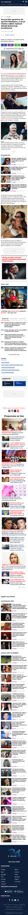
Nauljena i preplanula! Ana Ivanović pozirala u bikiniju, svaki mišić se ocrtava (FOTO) (19, 160)
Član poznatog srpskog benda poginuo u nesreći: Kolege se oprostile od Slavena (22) (19, 790)
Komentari (22, 319)
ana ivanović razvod (8, 372)
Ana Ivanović (4, 73)
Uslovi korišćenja (9, 909)
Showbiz (25, 4)
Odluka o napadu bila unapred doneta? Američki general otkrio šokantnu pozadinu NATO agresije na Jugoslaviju (15, 349)
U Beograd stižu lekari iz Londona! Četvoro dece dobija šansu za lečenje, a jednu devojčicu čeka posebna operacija (16, 343)
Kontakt (10, 905)
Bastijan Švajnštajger (8, 367)
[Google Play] (19, 891)
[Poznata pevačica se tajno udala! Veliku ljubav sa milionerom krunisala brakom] (6, 636)
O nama (5, 905)
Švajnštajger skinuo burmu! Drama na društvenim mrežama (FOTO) (19, 168)
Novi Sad (17, 884)
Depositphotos (19, 909)
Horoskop (17, 881)
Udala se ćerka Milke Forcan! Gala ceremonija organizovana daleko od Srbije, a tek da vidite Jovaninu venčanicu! (15, 336)
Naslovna (3, 16)
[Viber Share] (11, 45)
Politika (16, 4)
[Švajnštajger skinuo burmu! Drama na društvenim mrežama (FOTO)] (6, 170)
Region (17, 879)
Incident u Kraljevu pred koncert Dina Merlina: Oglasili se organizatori (18, 799)
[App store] (8, 891)
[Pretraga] (23, 2)
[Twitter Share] (24, 45)
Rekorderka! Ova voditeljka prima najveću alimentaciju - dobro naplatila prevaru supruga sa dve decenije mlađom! (19, 658)
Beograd (17, 877)
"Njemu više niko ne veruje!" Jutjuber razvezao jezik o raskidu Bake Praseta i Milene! (19, 677)
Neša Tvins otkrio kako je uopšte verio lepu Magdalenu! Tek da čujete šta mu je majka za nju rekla (19, 818)
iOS (12, 311)
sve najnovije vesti (14, 354)
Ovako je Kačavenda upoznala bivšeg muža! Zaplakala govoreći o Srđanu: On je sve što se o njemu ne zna (19, 809)
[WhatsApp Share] (17, 45)
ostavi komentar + (19, 383)
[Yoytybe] (15, 900)
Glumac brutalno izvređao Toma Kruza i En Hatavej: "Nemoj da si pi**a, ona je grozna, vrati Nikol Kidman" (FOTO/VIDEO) (15, 325)
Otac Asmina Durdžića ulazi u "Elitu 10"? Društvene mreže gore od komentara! (19, 724)
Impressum (16, 905)
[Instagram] (12, 411)
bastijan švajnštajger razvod (10, 370)
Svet (2, 877)
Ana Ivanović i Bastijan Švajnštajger (12, 365)
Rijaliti (14, 620)
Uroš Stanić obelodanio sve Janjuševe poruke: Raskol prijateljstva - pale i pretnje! (19, 733)
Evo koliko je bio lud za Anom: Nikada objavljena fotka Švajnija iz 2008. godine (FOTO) (18, 178)
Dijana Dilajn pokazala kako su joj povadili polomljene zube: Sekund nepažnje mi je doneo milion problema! (19, 686)
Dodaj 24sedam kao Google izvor (15, 49)
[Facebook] (9, 411)
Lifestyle (3, 884)
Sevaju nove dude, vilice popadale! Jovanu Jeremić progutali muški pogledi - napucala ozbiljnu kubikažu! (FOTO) (19, 743)
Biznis (16, 870)
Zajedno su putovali (6, 118)
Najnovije (3, 4)
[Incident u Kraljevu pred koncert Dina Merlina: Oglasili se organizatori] (6, 801)
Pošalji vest (9, 907)
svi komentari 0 (7, 384)
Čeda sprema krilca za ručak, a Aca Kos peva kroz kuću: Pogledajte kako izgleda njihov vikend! (19, 644)
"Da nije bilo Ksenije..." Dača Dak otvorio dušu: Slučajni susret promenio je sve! (19, 771)
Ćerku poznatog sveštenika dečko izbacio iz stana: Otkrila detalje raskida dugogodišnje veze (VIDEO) (19, 606)
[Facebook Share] (4, 45)
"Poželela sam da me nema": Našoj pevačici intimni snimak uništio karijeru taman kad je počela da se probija (18, 696)
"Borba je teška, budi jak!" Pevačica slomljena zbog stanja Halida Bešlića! (14, 259)
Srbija (16, 874)
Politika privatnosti (17, 907)
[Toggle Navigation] (26, 1)
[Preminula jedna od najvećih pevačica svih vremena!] (6, 763)
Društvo (3, 881)
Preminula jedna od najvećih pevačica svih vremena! (18, 761)
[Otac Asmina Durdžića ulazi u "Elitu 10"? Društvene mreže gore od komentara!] (6, 725)
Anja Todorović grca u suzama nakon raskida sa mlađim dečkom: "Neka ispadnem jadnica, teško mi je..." (19, 837)
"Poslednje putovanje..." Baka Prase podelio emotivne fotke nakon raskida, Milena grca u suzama (18, 625)
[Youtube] (18, 411)
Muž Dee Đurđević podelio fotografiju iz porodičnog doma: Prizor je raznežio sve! (19, 780)
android (17, 311)
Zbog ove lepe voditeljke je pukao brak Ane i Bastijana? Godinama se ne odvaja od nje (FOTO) (19, 186)
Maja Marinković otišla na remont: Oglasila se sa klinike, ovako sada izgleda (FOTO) (19, 715)
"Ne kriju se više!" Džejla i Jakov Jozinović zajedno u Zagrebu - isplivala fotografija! (19, 705)
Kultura (17, 872)
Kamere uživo (10, 4)
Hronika (3, 879)
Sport (20, 4)
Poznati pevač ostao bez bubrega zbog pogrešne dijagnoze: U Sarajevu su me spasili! (19, 752)
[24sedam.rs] (6, 2)
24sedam (3, 313)
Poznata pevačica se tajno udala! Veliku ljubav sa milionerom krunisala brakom (19, 634)
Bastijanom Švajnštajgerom (17, 75)
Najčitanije (14, 319)
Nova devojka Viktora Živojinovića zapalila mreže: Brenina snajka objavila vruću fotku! (18, 828)
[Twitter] (15, 411)
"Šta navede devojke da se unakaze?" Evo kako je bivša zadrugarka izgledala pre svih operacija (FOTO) (19, 616)
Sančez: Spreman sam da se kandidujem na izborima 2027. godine (16, 330)
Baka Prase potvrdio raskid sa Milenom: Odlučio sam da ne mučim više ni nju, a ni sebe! (19, 667)
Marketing (22, 905)
